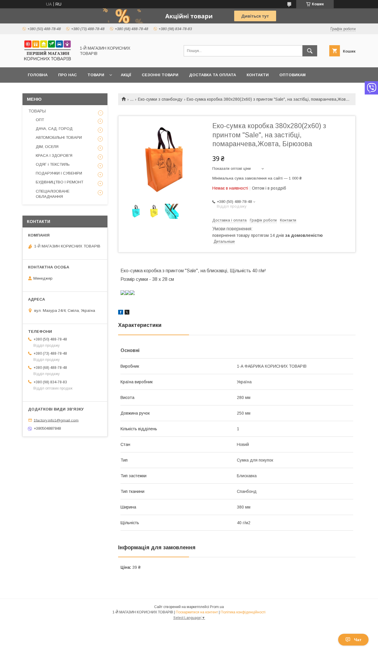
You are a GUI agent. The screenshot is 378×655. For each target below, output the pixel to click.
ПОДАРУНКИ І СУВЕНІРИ (59, 173)
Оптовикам (292, 75)
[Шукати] (309, 50)
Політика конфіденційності (243, 612)
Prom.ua (217, 607)
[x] (127, 313)
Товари (95, 75)
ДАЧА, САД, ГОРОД (54, 128)
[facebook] (120, 313)
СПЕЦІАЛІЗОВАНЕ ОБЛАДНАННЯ (52, 194)
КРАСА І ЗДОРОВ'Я (54, 155)
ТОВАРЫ (37, 111)
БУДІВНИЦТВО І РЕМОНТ (59, 182)
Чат (357, 639)
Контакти (258, 75)
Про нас (67, 75)
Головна (38, 75)
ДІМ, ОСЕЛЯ (47, 146)
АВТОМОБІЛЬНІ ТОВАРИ (59, 137)
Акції (126, 75)
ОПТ (40, 120)
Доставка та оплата (212, 75)
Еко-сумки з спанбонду (160, 99)
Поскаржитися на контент (197, 612)
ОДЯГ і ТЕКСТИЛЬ (53, 164)
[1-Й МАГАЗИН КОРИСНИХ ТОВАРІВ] (47, 59)
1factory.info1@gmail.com (56, 420)
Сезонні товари (160, 75)
